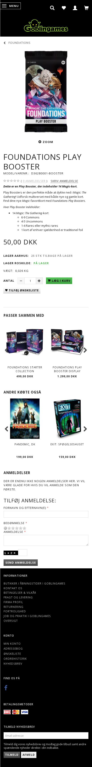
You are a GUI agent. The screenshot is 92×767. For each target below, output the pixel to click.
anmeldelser (34, 181)
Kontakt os (13, 588)
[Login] (75, 7)
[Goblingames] (46, 25)
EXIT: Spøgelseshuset (67, 444)
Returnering (13, 607)
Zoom (48, 142)
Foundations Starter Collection (25, 369)
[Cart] (86, 7)
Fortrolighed (15, 611)
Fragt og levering (18, 597)
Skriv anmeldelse (64, 181)
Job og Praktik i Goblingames (27, 616)
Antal (9, 281)
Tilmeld (12, 755)
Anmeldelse (13, 532)
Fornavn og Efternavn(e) (25, 508)
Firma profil (13, 602)
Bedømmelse (14, 523)
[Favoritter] (64, 7)
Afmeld (29, 755)
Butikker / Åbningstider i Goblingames (34, 583)
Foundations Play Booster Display (67, 369)
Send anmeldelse (20, 562)
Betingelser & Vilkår (20, 592)
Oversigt (11, 620)
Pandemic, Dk (25, 444)
